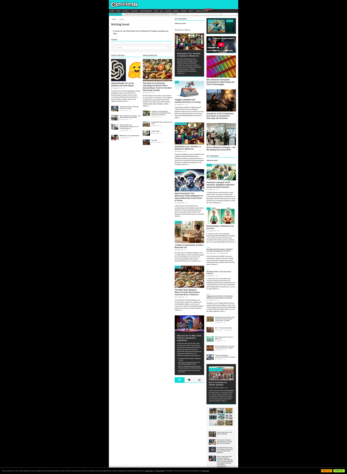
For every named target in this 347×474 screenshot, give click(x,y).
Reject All (326, 470)
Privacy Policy (160, 471)
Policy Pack (205, 471)
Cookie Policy (149, 471)
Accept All (339, 470)
